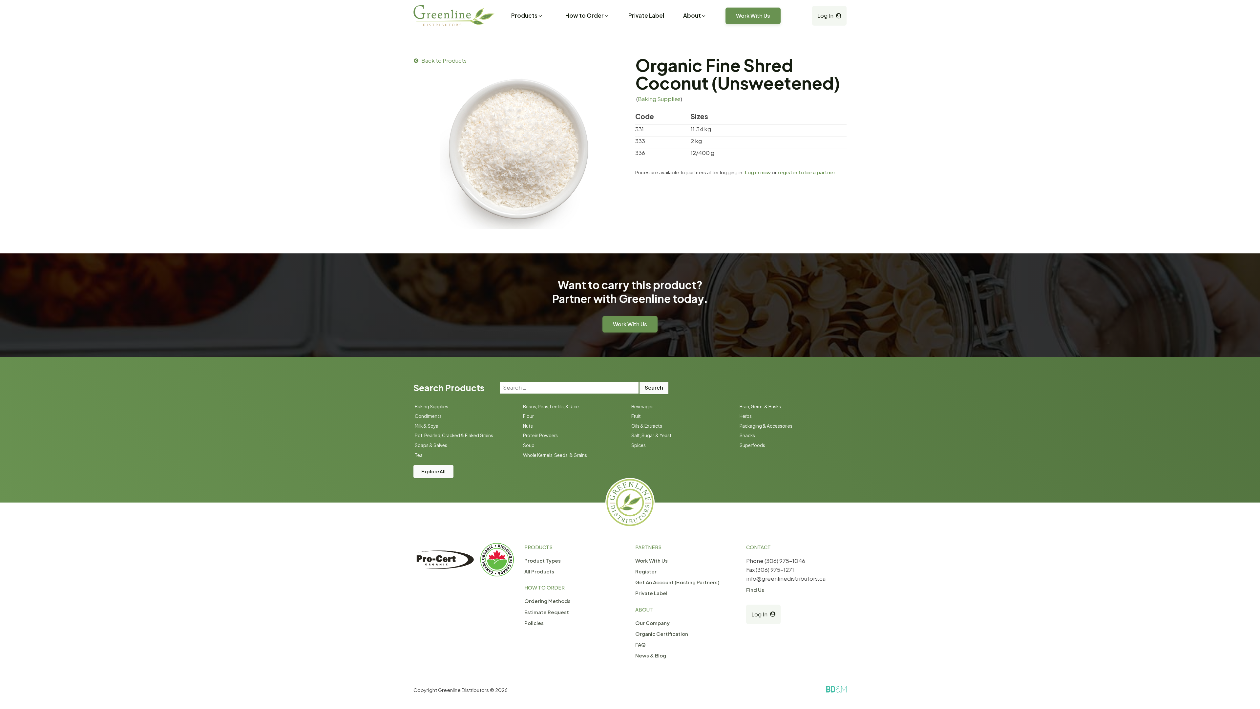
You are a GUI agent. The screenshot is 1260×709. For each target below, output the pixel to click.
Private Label (646, 15)
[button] (527, 16)
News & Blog (650, 655)
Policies (534, 623)
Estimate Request (546, 612)
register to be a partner (806, 172)
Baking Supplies (659, 98)
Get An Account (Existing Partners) (677, 582)
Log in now (758, 172)
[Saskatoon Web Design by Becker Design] (836, 689)
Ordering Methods (547, 601)
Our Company (652, 623)
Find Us (755, 590)
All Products (539, 571)
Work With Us (753, 15)
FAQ (640, 644)
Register (646, 571)
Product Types (542, 560)
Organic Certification (661, 634)
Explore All (433, 471)
